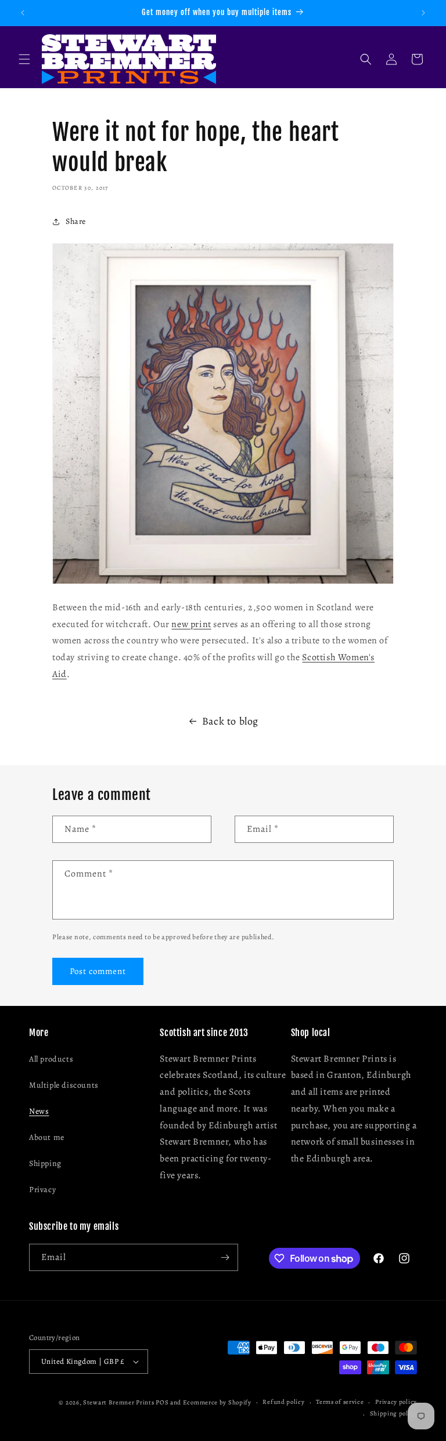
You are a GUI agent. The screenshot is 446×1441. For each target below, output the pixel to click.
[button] (24, 59)
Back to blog (230, 721)
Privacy (42, 1189)
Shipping (45, 1163)
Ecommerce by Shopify (217, 1402)
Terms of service (340, 1401)
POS (162, 1402)
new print (191, 624)
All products (51, 1059)
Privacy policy (396, 1401)
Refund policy (283, 1401)
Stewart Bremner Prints (118, 1402)
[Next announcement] (423, 13)
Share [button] (76, 221)
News (39, 1111)
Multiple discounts (64, 1085)
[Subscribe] (225, 1257)
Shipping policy (394, 1413)
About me (46, 1137)
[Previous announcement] (22, 13)
